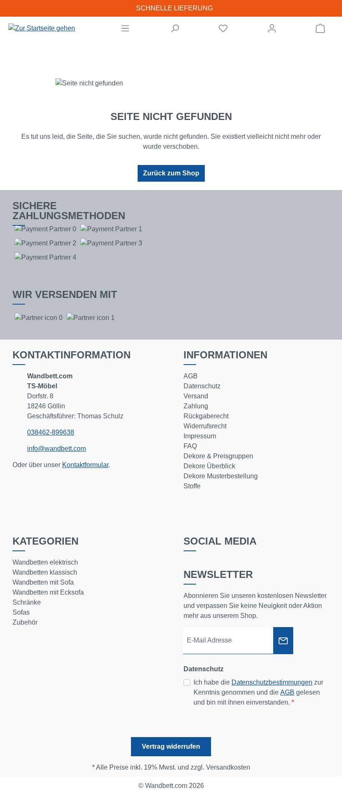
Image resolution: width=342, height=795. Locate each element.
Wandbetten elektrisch (45, 562)
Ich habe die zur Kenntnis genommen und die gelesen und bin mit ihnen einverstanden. (258, 692)
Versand (196, 396)
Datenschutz (202, 386)
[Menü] (125, 28)
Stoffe (192, 486)
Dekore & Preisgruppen (218, 456)
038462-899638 (50, 432)
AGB (191, 376)
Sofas (21, 612)
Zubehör (25, 622)
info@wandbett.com (56, 448)
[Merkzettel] (223, 28)
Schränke (27, 602)
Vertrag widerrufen (171, 746)
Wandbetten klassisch (45, 572)
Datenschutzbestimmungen (271, 682)
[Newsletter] (283, 640)
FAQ (190, 446)
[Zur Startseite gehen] (41, 28)
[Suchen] (175, 28)
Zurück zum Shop (171, 173)
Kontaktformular (85, 464)
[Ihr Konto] (272, 28)
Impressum (200, 436)
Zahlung (196, 406)
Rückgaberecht (206, 416)
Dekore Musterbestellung (221, 476)
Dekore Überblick (209, 466)
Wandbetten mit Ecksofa (48, 592)
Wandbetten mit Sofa (43, 582)
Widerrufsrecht (205, 426)
